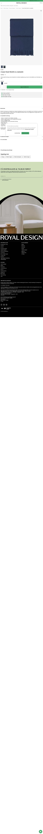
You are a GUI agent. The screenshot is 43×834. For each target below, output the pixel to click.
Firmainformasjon (4, 248)
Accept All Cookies (25, 133)
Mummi (2, 269)
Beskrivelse (2, 108)
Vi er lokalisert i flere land (5, 285)
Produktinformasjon (4, 136)
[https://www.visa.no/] (2, 308)
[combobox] (21, 83)
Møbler (23, 244)
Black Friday (3, 273)
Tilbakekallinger (3, 259)
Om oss (2, 247)
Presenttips (3, 266)
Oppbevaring (24, 252)
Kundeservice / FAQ (4, 244)
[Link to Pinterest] (6, 304)
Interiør (23, 248)
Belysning (23, 245)
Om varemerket (3, 139)
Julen (2, 276)
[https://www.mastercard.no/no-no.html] (5, 308)
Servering (23, 247)
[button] (40, 2)
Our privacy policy (28, 129)
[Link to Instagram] (4, 304)
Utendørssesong (3, 268)
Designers (2, 256)
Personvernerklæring (4, 251)
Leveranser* (3, 252)
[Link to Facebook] (1, 304)
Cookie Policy (3, 255)
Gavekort (2, 245)
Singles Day (3, 272)
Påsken (2, 265)
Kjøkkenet (23, 251)
